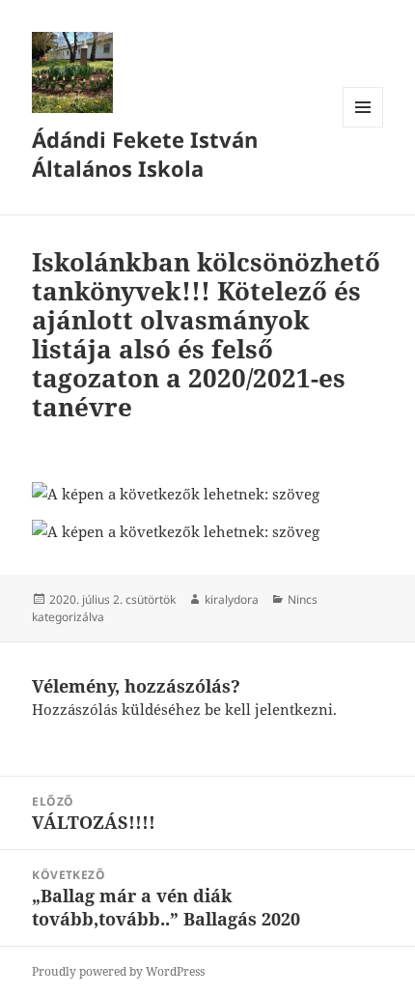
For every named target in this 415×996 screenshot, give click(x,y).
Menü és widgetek (363, 127)
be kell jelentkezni (269, 709)
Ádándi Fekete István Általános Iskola (145, 154)
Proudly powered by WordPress (118, 971)
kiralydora (232, 599)
